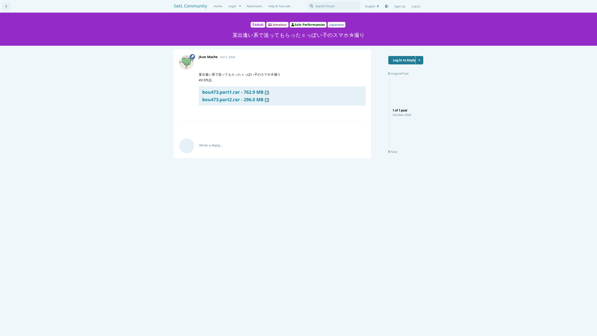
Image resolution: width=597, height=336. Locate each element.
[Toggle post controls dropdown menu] (361, 112)
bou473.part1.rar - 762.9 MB (233, 92)
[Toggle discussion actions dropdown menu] (419, 60)
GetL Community (190, 6)
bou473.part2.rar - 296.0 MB (233, 99)
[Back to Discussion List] (6, 6)
